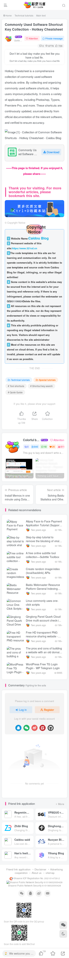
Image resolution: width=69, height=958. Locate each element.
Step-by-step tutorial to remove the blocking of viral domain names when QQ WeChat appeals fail (42, 542)
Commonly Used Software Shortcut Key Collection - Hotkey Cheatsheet (34, 27)
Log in (23, 710)
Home (8, 15)
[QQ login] (18, 728)
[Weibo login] (34, 728)
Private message (54, 38)
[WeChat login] (26, 728)
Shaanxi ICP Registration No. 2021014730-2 (36, 878)
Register (49, 710)
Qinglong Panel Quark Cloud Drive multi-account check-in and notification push (43, 620)
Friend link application (18, 869)
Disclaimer (40, 869)
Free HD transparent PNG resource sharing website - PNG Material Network (42, 636)
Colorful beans (31, 440)
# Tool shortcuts (16, 386)
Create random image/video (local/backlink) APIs (43, 571)
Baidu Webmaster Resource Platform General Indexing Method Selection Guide (43, 588)
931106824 (17, 301)
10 (45, 446)
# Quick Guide (15, 392)
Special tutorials (47, 379)
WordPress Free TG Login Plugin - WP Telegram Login (43, 666)
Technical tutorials (24, 15)
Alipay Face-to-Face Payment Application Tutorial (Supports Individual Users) (44, 525)
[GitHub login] (51, 728)
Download (53, 152)
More (61, 804)
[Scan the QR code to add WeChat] (63, 925)
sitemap (50, 873)
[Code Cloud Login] (42, 728)
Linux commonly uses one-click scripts (42, 602)
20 (53, 446)
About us (37, 873)
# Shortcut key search (41, 386)
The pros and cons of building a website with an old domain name (44, 652)
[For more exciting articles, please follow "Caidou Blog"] (34, 208)
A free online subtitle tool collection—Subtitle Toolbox (42, 555)
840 (36, 446)
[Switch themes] (63, 934)
